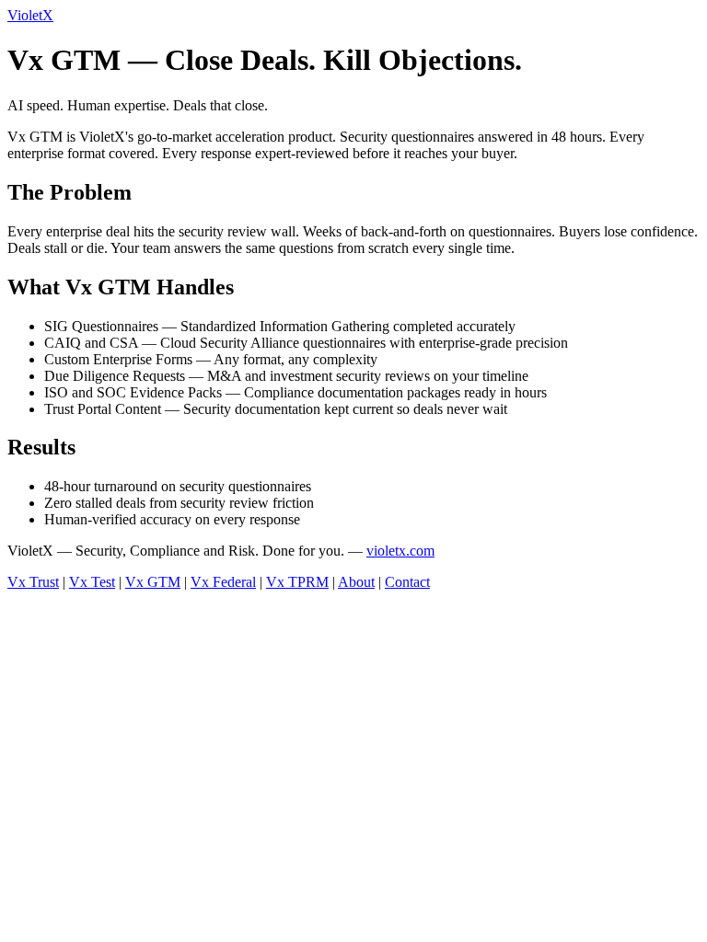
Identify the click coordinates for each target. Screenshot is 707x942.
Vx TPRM (297, 582)
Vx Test (92, 582)
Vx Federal (223, 582)
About (356, 582)
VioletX (30, 15)
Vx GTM (152, 582)
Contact (407, 582)
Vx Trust (33, 582)
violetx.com (400, 550)
